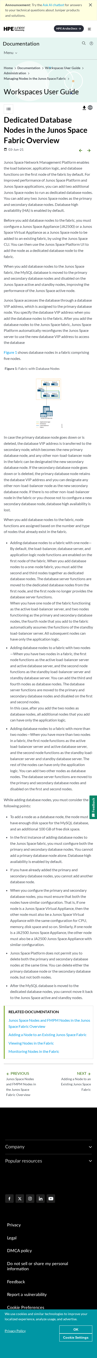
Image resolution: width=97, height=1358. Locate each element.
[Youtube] (51, 1199)
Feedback (16, 1282)
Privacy (14, 1225)
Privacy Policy (15, 1331)
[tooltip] (84, 108)
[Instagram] (30, 1199)
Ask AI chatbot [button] (53, 5)
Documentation (21, 43)
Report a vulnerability (27, 1295)
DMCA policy (19, 1251)
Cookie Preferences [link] (25, 1308)
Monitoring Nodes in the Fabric (33, 1051)
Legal (11, 1238)
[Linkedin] (40, 1199)
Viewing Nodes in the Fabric (31, 1043)
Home (8, 68)
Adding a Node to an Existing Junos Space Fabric (47, 1034)
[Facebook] (9, 1199)
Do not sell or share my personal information (37, 1266)
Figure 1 (10, 352)
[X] (20, 1199)
